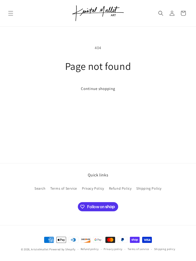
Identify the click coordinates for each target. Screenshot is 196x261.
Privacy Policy (93, 188)
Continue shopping (98, 88)
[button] (10, 13)
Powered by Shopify (62, 249)
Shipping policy (164, 249)
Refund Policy (120, 188)
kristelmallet (39, 249)
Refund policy (90, 249)
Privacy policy (113, 249)
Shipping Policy (149, 188)
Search (40, 188)
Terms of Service (63, 188)
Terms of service (138, 249)
